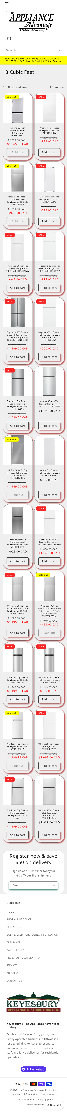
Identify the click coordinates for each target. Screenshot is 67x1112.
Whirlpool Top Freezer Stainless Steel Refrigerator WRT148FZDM (49, 814)
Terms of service (25, 1099)
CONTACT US (14, 980)
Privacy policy (47, 1094)
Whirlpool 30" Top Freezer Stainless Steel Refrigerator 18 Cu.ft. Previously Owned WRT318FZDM (49, 611)
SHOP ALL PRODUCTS (20, 919)
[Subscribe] (54, 885)
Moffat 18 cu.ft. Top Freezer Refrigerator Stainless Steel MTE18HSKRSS (17, 474)
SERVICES (12, 965)
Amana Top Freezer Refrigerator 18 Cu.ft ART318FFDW (49, 130)
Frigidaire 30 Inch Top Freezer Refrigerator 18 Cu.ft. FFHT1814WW (17, 268)
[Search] (60, 50)
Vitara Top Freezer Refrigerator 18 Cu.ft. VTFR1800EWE (49, 473)
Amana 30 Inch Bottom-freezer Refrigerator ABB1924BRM (17, 132)
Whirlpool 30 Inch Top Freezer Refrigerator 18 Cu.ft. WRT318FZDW (49, 542)
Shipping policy (45, 1099)
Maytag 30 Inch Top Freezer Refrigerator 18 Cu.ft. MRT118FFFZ (49, 404)
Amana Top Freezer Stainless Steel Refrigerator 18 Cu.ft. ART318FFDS (17, 201)
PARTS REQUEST (16, 950)
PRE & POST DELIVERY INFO (23, 957)
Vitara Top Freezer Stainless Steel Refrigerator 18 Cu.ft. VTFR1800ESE (17, 543)
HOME (10, 911)
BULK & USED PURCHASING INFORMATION (32, 934)
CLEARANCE (13, 942)
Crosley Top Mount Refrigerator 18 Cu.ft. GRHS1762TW (49, 199)
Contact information (35, 1104)
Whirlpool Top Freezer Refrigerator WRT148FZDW (49, 746)
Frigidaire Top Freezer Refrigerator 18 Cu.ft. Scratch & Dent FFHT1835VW (49, 336)
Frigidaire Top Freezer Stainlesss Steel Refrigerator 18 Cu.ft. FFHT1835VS (18, 405)
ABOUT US (13, 972)
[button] (7, 4)
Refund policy (30, 1094)
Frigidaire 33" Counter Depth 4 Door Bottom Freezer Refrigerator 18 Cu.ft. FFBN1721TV (18, 336)
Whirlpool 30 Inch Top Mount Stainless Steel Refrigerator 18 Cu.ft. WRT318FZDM (17, 610)
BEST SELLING (15, 927)
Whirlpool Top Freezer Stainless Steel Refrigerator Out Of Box (18, 814)
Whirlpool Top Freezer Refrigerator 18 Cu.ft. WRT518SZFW (18, 746)
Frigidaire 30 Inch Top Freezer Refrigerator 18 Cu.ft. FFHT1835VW (49, 268)
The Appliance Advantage (32, 1090)
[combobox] (33, 50)
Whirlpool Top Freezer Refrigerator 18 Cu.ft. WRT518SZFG (18, 680)
